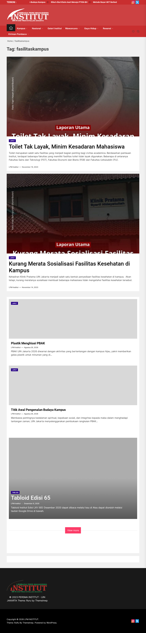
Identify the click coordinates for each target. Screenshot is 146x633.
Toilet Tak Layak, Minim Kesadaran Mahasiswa (67, 146)
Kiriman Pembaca (17, 34)
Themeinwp (41, 600)
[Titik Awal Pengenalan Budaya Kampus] (73, 385)
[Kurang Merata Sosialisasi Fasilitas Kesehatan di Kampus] (73, 213)
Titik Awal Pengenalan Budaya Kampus (38, 410)
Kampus (21, 28)
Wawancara (71, 28)
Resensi (107, 28)
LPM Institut (13, 167)
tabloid (15, 492)
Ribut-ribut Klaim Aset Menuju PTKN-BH (63, 2)
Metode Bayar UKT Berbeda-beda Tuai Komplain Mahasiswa (114, 2)
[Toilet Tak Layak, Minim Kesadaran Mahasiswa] (73, 96)
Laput (12, 141)
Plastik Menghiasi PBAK (28, 343)
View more (73, 530)
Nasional (36, 28)
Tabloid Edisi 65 (30, 498)
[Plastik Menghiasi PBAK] (73, 319)
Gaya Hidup (90, 28)
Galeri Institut (55, 28)
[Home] (11, 28)
